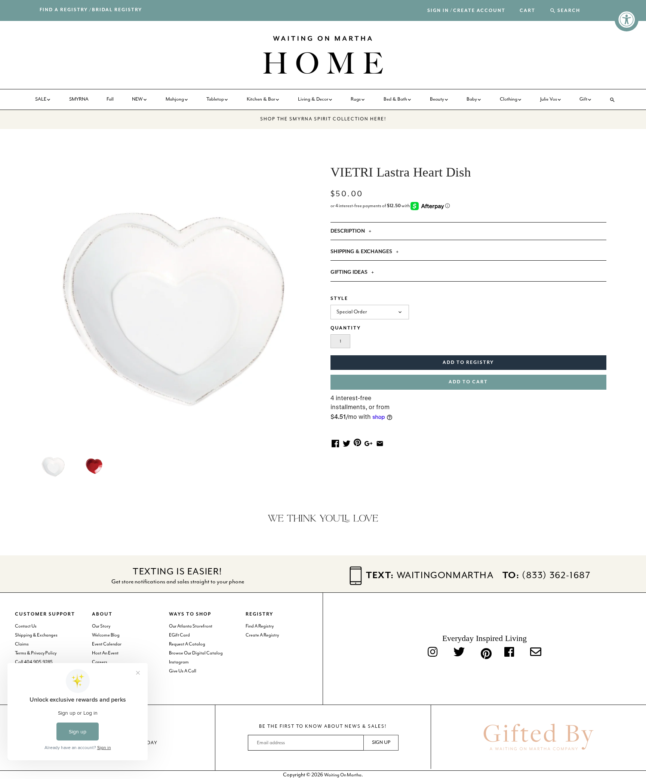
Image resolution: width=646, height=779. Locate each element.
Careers (99, 662)
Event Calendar (106, 644)
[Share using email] (380, 443)
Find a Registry (64, 10)
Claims (22, 644)
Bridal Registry (117, 10)
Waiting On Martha (343, 775)
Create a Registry (262, 635)
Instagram (179, 662)
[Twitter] (459, 652)
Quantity (345, 328)
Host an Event (105, 653)
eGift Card (179, 635)
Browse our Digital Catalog (196, 653)
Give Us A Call (182, 671)
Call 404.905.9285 (34, 662)
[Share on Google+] (368, 443)
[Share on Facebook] (335, 443)
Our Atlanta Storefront (190, 626)
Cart (527, 10)
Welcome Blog (106, 635)
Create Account (479, 10)
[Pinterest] (484, 652)
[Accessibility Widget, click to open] (627, 19)
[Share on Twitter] (346, 443)
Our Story (101, 626)
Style (339, 298)
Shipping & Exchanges (36, 635)
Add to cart (468, 382)
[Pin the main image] (357, 442)
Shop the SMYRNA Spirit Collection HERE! (323, 119)
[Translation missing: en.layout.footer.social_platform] (535, 652)
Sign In (438, 10)
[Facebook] (509, 652)
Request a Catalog (187, 644)
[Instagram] (432, 652)
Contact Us (26, 626)
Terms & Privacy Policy (35, 653)
